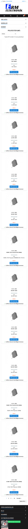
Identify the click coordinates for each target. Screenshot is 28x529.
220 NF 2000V (14, 443)
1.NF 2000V (14, 61)
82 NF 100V (14, 176)
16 (14, 498)
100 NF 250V (14, 214)
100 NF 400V (14, 290)
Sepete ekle (14, 72)
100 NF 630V (14, 328)
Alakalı (9, 34)
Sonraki (19, 498)
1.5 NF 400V (14, 99)
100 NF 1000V (14, 367)
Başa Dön (23, 501)
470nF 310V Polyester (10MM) (14, 481)
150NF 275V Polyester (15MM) (14, 405)
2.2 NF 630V (14, 137)
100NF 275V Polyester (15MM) (14, 252)
